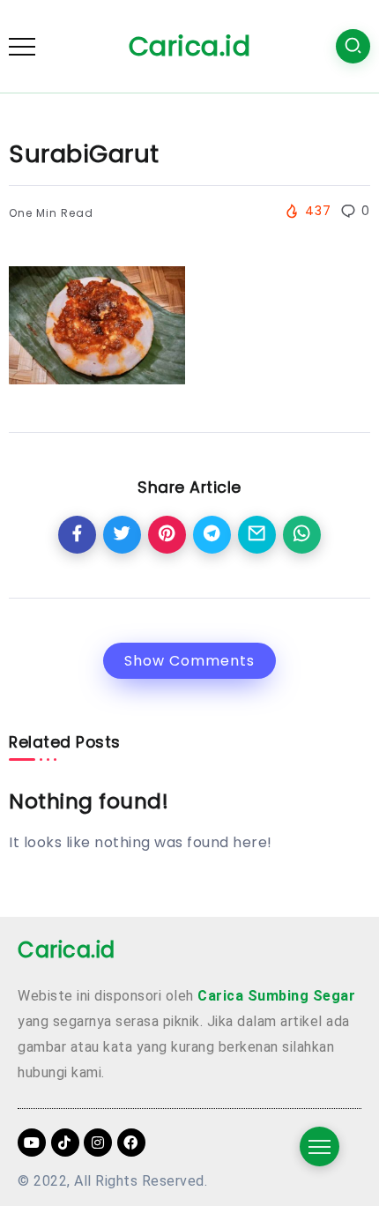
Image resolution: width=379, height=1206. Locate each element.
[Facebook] (131, 1142)
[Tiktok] (65, 1142)
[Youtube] (32, 1142)
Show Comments (189, 661)
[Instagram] (98, 1142)
